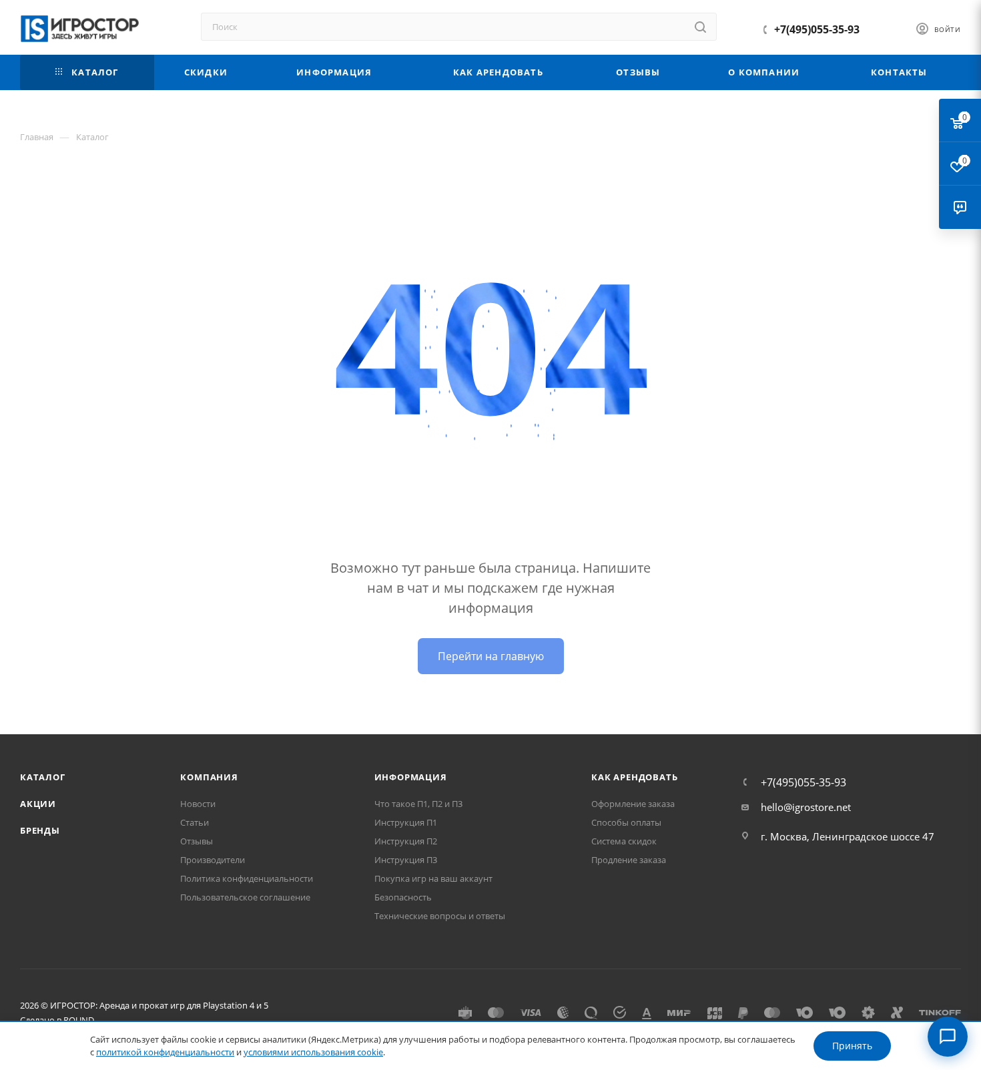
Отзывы (196, 841)
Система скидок (624, 841)
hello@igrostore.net (806, 807)
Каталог (42, 777)
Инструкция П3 (405, 860)
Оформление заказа (633, 804)
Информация (410, 777)
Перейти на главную (491, 656)
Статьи (194, 822)
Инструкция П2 (405, 841)
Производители (212, 860)
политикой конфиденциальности (165, 1052)
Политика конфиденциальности (246, 878)
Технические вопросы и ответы (439, 916)
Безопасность (403, 897)
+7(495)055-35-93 (817, 29)
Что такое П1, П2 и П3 (418, 804)
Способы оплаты (626, 822)
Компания (209, 777)
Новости (198, 804)
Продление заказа (628, 860)
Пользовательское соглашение (245, 897)
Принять (852, 1045)
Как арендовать (634, 777)
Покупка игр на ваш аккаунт (433, 878)
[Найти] (700, 27)
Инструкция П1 (405, 822)
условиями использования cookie (313, 1052)
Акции (38, 804)
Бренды (40, 830)
